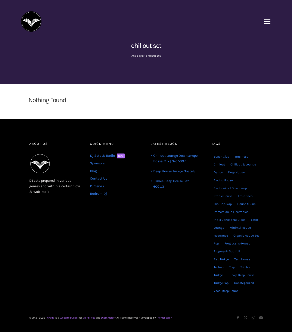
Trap (232, 267)
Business (241, 156)
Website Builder (69, 317)
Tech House (242, 259)
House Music (246, 204)
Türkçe (218, 275)
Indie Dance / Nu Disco (229, 220)
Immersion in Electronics (231, 212)
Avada (50, 317)
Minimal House (240, 228)
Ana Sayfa (137, 55)
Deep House (236, 172)
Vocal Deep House (226, 291)
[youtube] (261, 317)
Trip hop (245, 267)
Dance (218, 172)
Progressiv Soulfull (227, 251)
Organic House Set (246, 235)
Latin (254, 220)
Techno (219, 267)
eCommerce (108, 317)
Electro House (223, 180)
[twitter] (245, 317)
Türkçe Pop (221, 283)
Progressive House (237, 243)
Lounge (219, 228)
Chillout (219, 164)
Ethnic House (223, 196)
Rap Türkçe (221, 259)
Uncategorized (244, 283)
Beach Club (222, 156)
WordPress (89, 317)
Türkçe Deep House (241, 275)
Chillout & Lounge (243, 164)
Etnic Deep (245, 196)
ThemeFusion (164, 317)
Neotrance (221, 235)
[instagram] (253, 317)
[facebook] (238, 317)
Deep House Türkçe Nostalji (174, 171)
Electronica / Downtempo (231, 188)
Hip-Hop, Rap (223, 204)
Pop (216, 243)
